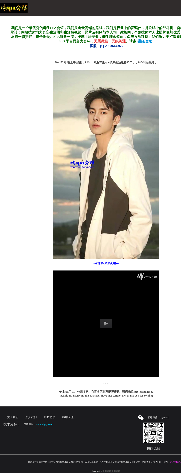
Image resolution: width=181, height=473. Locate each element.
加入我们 (31, 417)
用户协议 (49, 417)
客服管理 (68, 417)
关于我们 (12, 417)
